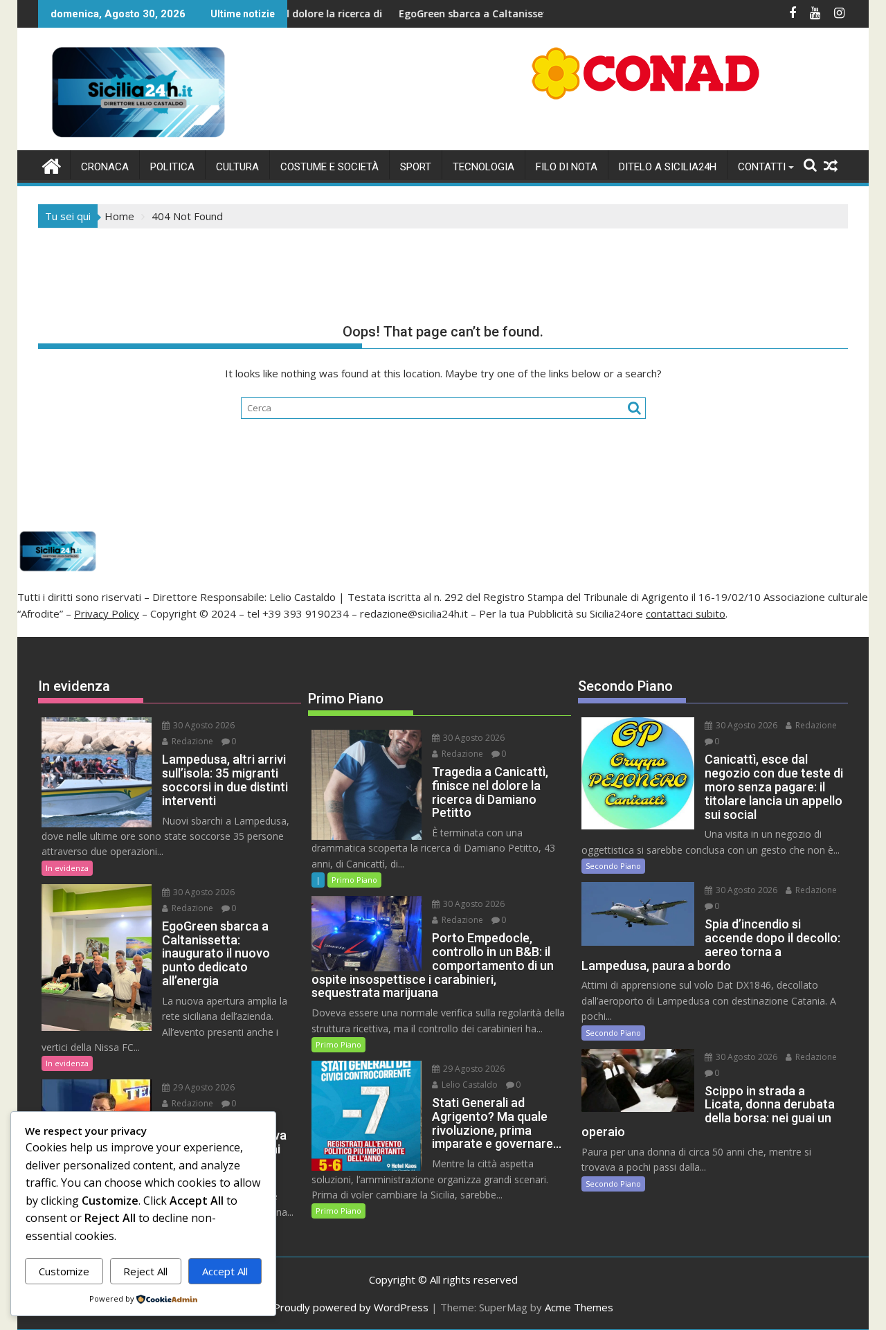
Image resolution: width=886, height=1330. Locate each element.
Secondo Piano (613, 866)
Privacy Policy (106, 613)
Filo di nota (566, 167)
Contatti (762, 167)
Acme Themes (579, 1307)
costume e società (329, 167)
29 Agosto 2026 (203, 1087)
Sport (415, 167)
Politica (172, 167)
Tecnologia (483, 167)
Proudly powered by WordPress (350, 1307)
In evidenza (67, 868)
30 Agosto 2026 (203, 725)
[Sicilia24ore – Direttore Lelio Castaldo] (51, 164)
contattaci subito (685, 613)
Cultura (237, 167)
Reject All (145, 1271)
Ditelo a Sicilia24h (667, 167)
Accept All (225, 1271)
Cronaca (105, 167)
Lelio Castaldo (469, 1084)
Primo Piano (354, 879)
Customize (64, 1271)
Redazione (191, 741)
